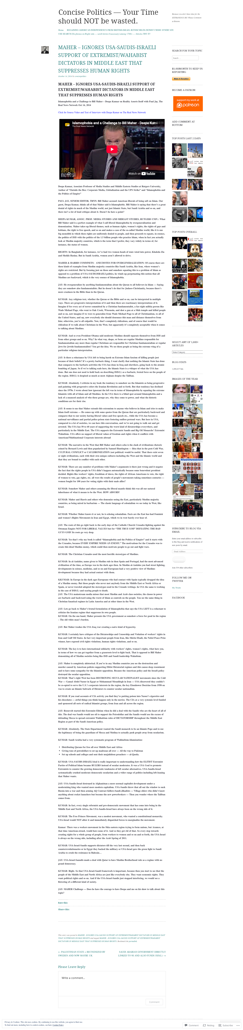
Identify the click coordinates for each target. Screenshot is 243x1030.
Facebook (178, 597)
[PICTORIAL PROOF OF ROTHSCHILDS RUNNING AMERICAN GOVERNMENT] (195, 314)
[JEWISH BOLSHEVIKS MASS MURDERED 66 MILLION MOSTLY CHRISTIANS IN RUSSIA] (195, 163)
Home (61, 29)
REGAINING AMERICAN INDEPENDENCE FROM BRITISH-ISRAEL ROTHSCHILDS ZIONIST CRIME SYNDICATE (120, 29)
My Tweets (176, 587)
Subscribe (179, 559)
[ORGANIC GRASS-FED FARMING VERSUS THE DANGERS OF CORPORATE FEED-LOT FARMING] (179, 299)
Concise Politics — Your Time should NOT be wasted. (108, 16)
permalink (133, 941)
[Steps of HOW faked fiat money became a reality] (195, 298)
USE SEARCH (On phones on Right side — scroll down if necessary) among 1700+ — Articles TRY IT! (104, 33)
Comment (154, 1002)
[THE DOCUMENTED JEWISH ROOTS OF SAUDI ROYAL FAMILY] (179, 243)
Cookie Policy (58, 1025)
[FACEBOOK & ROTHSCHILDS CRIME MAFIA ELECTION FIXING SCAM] (194, 250)
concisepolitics (80, 76)
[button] (181, 389)
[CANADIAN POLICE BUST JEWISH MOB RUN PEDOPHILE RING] (195, 215)
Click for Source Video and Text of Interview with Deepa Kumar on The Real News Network (102, 112)
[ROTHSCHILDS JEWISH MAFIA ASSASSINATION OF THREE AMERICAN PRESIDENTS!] (179, 163)
